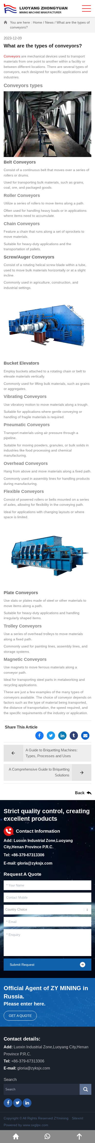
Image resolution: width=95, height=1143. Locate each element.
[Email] (85, 735)
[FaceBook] (39, 735)
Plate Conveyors (21, 592)
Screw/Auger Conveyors (29, 257)
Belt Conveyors (20, 162)
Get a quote (20, 1016)
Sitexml (77, 1118)
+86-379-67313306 (27, 855)
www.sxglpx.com (35, 1125)
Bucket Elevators (21, 363)
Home (37, 22)
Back (80, 793)
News (49, 22)
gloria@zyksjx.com (34, 863)
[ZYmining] (35, 8)
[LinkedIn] (62, 735)
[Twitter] (51, 735)
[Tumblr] (74, 735)
